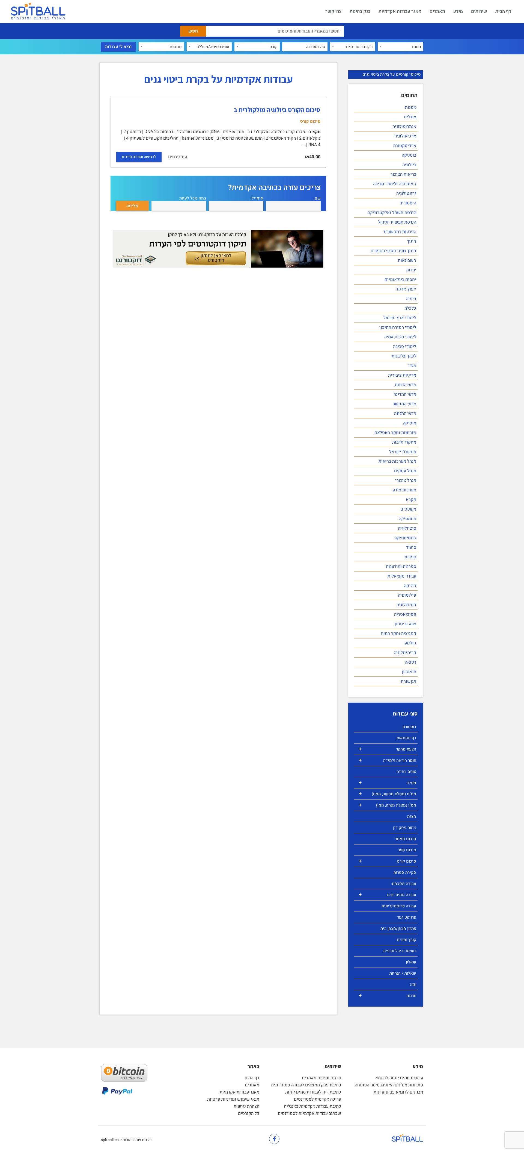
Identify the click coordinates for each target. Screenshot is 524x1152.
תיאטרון (409, 672)
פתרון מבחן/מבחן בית (398, 928)
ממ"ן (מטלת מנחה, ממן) (387, 805)
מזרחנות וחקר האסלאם (395, 432)
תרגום (387, 995)
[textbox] (400, 46)
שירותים (479, 11)
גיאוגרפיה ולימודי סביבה (394, 184)
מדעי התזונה (405, 413)
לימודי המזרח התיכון (397, 327)
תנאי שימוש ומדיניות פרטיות (233, 1099)
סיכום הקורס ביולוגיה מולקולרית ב (277, 109)
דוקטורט (409, 727)
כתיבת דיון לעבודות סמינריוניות (313, 1092)
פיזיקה (410, 585)
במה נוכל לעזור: (192, 198)
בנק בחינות (360, 11)
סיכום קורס (387, 861)
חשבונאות (407, 260)
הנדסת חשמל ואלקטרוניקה (392, 212)
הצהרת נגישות (246, 1106)
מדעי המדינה (405, 394)
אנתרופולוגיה (404, 126)
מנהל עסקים (405, 471)
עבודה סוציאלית (402, 576)
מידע (458, 11)
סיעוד (411, 547)
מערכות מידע (404, 490)
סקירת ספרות (405, 872)
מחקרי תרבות (404, 442)
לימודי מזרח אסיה (400, 337)
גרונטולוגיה (406, 193)
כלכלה (410, 308)
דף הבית (503, 11)
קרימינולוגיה (405, 652)
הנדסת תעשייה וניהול (397, 222)
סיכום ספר (407, 850)
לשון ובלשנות (404, 356)
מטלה (387, 783)
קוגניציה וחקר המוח (398, 633)
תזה (413, 984)
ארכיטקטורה (404, 145)
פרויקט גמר (406, 917)
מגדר (411, 365)
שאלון (411, 962)
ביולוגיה (409, 165)
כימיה (411, 298)
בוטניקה (409, 155)
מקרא (411, 499)
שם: (317, 198)
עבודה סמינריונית (387, 895)
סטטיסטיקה (405, 538)
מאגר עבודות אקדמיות (400, 11)
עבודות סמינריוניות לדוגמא (399, 1078)
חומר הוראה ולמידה (387, 760)
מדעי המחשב (404, 404)
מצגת (411, 816)
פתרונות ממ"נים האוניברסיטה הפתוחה (389, 1085)
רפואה (410, 662)
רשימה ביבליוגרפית (399, 951)
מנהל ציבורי (405, 480)
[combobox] (400, 46)
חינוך (411, 241)
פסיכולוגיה (406, 605)
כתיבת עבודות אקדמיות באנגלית (312, 1106)
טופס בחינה (406, 772)
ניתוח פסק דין (404, 828)
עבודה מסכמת (404, 884)
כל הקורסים (248, 1113)
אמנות (410, 107)
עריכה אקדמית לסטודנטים (317, 1099)
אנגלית (410, 117)
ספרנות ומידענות (401, 566)
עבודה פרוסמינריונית (399, 906)
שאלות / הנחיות (402, 973)
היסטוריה (408, 203)
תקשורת (408, 681)
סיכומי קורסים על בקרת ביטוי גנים (391, 74)
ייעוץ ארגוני (405, 289)
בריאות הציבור (403, 174)
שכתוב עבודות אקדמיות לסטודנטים (309, 1113)
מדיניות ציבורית (402, 375)
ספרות (410, 557)
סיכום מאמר (405, 839)
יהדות (411, 270)
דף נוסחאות (406, 738)
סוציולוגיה (407, 528)
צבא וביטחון (405, 624)
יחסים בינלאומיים (400, 279)
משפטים (408, 509)
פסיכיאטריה (405, 614)
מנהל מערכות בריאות (397, 461)
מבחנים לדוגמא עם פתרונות (398, 1092)
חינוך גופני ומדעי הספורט (393, 251)
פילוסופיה (407, 595)
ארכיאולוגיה (405, 136)
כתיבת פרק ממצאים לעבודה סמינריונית (306, 1085)
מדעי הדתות (405, 385)
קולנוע (410, 643)
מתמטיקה (407, 518)
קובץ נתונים (406, 940)
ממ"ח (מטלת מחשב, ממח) (387, 794)
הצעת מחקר (387, 749)
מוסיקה (409, 423)
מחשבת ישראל (402, 452)
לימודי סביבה (404, 346)
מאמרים (437, 11)
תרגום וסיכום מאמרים (321, 1078)
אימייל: (257, 198)
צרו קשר (333, 11)
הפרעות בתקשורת (400, 231)
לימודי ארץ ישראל (399, 318)
